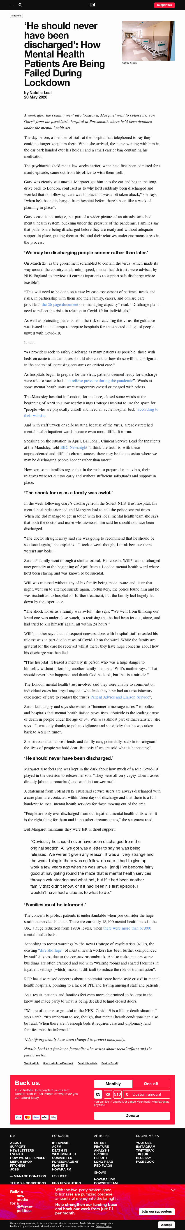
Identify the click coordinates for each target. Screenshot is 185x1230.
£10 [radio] (117, 1094)
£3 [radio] (98, 1094)
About (16, 1143)
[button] (13, 5)
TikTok (142, 1154)
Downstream (106, 1183)
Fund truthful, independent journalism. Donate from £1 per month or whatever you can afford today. (46, 1094)
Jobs (14, 1169)
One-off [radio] (151, 1083)
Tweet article (31, 1063)
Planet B (60, 1166)
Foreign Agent (65, 1162)
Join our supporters (156, 1211)
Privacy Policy (103, 1226)
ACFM (57, 1147)
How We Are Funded (27, 1158)
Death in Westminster (64, 1152)
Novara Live (105, 1179)
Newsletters (22, 1150)
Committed (62, 1158)
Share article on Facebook (58, 1063)
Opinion (101, 1154)
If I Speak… (62, 1143)
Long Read (103, 1162)
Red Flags (103, 1166)
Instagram (145, 1147)
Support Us (164, 5)
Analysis (101, 1150)
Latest (100, 1143)
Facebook (145, 1162)
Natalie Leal (40, 92)
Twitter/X (145, 1150)
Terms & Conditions (28, 1183)
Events (16, 1154)
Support (17, 1147)
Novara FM (61, 1169)
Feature (101, 1147)
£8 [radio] (108, 1094)
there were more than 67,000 (127, 928)
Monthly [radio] (113, 1083)
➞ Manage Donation (28, 1176)
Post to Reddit (110, 1063)
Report (100, 1158)
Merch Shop (21, 1162)
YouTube (144, 1143)
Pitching (17, 1166)
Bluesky (143, 1158)
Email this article (88, 1063)
